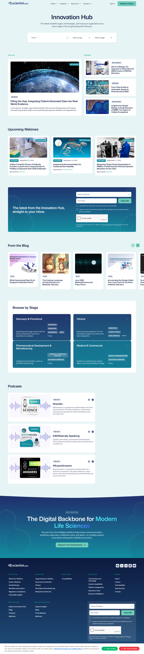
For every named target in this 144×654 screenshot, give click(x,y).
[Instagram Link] (126, 565)
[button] (54, 3)
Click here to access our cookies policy (68, 649)
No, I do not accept (130, 648)
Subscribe (125, 201)
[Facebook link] (117, 565)
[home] (18, 4)
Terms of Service (107, 225)
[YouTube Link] (134, 565)
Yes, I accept (110, 648)
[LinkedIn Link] (130, 565)
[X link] (121, 565)
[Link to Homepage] (18, 565)
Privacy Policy (117, 225)
